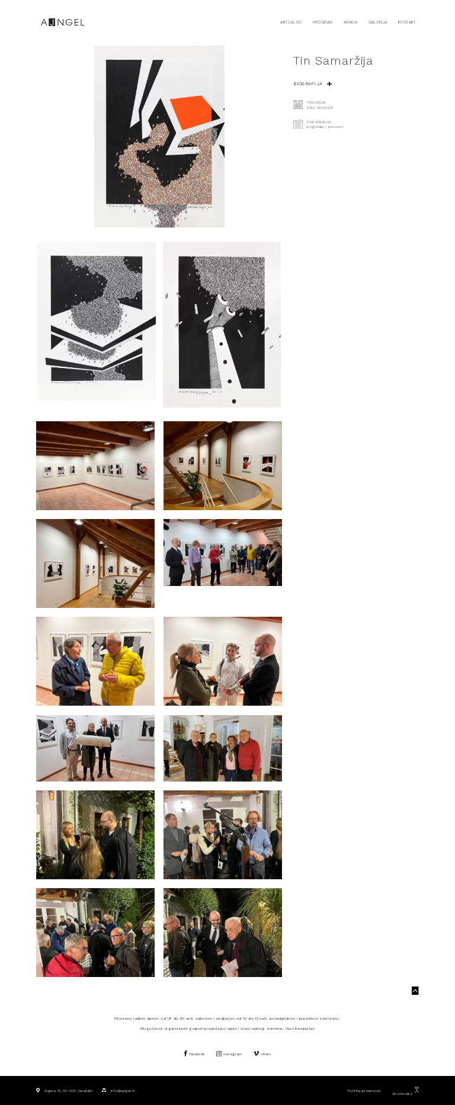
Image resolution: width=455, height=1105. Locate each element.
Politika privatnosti (364, 1090)
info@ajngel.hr (123, 1090)
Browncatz (402, 1093)
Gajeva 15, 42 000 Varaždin (68, 1090)
